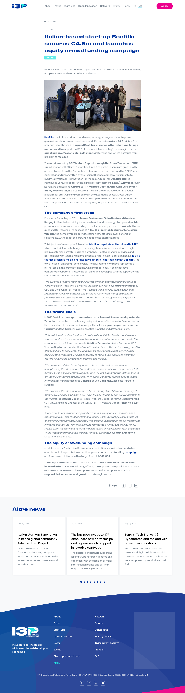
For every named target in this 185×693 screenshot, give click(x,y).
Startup (50, 57)
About (48, 6)
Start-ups (69, 6)
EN (140, 5)
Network (105, 6)
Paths (57, 6)
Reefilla (49, 137)
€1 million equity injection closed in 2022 (113, 244)
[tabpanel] (39, 550)
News (127, 6)
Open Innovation (87, 6)
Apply (164, 6)
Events (117, 6)
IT (135, 5)
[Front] (21, 6)
